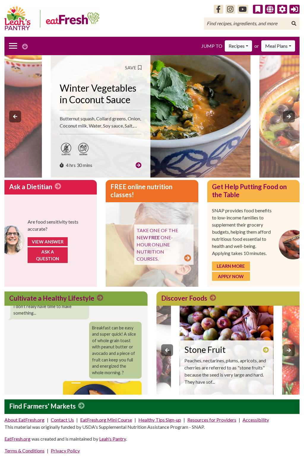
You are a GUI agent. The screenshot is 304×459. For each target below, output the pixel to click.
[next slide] (289, 116)
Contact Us (62, 420)
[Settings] (282, 9)
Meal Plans (276, 46)
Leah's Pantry (112, 439)
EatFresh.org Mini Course (106, 420)
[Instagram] (230, 9)
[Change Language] (270, 9)
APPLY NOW (231, 276)
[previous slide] (15, 116)
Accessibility (256, 420)
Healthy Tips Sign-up (159, 420)
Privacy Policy (65, 450)
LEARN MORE (231, 266)
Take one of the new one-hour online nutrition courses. (157, 244)
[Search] (294, 23)
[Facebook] (218, 9)
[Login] (294, 9)
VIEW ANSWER (48, 241)
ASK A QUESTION (47, 255)
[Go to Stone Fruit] (266, 350)
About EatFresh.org (24, 420)
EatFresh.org (17, 439)
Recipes (237, 46)
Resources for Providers (211, 420)
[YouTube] (243, 9)
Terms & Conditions (24, 450)
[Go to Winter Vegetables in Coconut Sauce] (139, 165)
